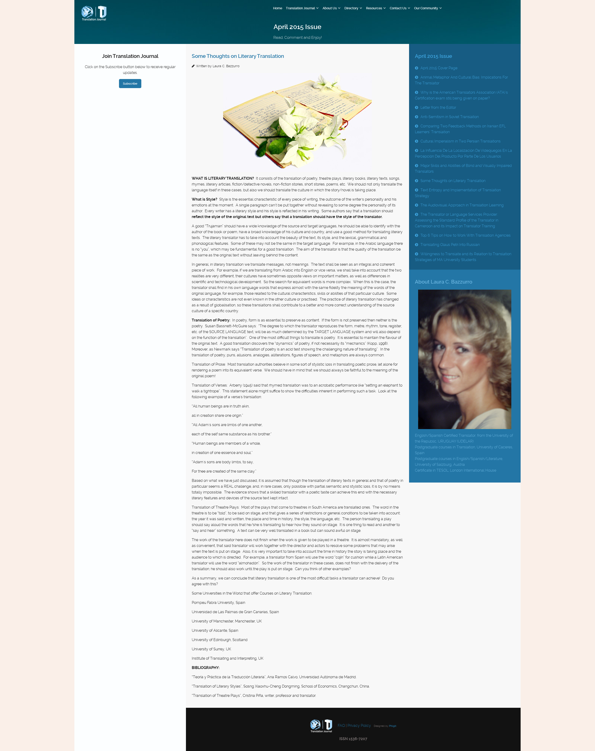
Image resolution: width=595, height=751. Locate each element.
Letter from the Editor (438, 107)
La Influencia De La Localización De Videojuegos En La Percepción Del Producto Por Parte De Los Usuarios (463, 153)
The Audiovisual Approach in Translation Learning (462, 205)
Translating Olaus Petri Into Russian (450, 244)
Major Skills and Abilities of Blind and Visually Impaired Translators (463, 168)
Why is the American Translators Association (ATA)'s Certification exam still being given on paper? (461, 95)
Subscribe (130, 83)
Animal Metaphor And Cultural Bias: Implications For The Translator (461, 80)
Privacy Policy (359, 726)
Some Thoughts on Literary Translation (238, 56)
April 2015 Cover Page (438, 68)
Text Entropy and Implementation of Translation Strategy (458, 193)
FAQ (341, 726)
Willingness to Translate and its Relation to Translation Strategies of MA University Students (463, 257)
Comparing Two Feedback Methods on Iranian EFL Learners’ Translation (460, 129)
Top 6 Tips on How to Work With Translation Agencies (465, 235)
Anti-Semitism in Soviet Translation (449, 117)
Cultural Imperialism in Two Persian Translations (460, 141)
